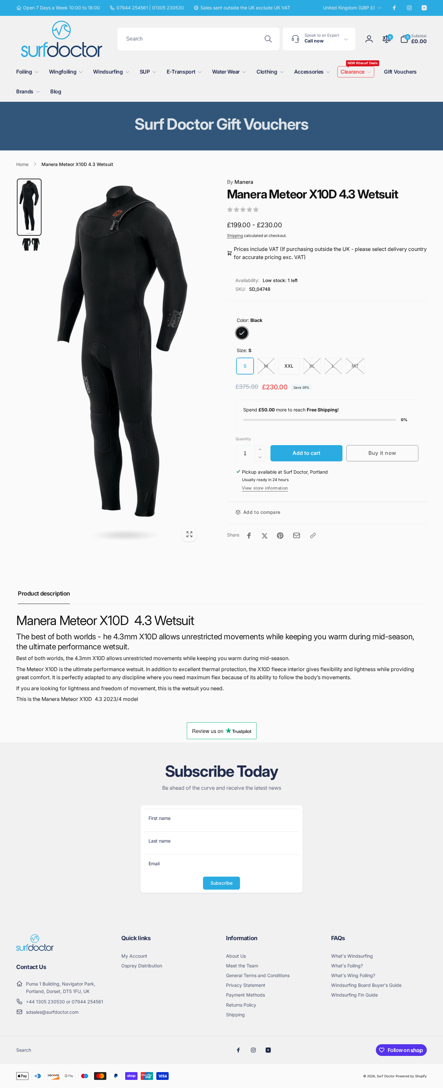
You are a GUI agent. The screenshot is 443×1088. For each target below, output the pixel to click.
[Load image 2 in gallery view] (29, 244)
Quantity (243, 439)
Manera (240, 182)
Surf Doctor (386, 1076)
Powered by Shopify (411, 1076)
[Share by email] (297, 535)
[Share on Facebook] (249, 535)
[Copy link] (313, 535)
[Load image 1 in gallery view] (29, 207)
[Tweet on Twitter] (264, 535)
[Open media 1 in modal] (123, 362)
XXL (288, 366)
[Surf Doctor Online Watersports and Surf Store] (35, 949)
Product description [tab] (44, 593)
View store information (265, 488)
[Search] (268, 38)
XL (312, 366)
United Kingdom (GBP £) (349, 7)
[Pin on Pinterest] (280, 535)
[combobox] (198, 39)
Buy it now (382, 453)
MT (355, 366)
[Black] (242, 333)
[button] (413, 39)
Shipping (235, 235)
